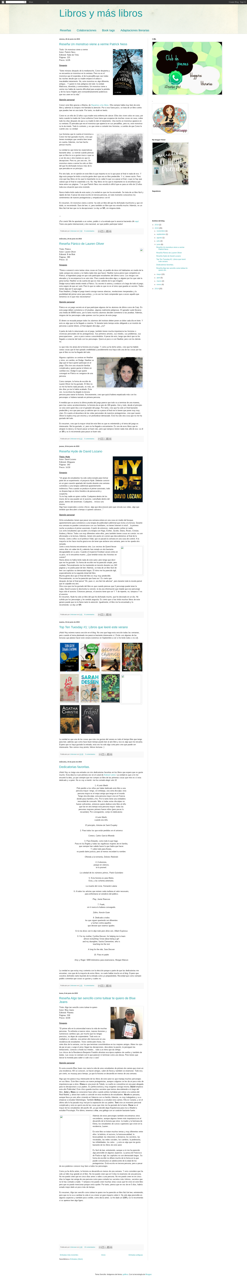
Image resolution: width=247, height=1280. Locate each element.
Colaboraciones (86, 30)
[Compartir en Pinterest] (110, 231)
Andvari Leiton (110, 775)
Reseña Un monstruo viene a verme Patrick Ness (93, 44)
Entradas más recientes (69, 1255)
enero (159, 284)
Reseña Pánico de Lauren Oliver (81, 243)
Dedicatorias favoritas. (74, 767)
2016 (157, 225)
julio (158, 241)
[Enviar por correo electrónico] (99, 231)
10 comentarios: (90, 1247)
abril (159, 278)
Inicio (103, 1255)
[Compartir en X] (104, 231)
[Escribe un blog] (102, 231)
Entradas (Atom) (76, 1259)
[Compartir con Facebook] (107, 231)
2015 (157, 228)
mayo (159, 274)
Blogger (149, 1274)
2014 (157, 289)
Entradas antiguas (136, 1255)
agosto (159, 238)
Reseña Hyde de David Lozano (80, 451)
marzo (159, 281)
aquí (137, 221)
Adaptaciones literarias (134, 30)
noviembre (161, 231)
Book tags (108, 30)
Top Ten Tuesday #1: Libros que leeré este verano (93, 627)
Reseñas (65, 30)
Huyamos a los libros (100, 105)
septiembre (161, 234)
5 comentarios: (89, 439)
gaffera (125, 1274)
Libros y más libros (101, 13)
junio (159, 244)
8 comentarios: (89, 231)
